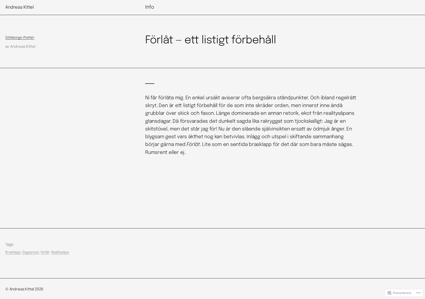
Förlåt (45, 252)
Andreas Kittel (19, 7)
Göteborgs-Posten (19, 37)
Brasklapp (13, 252)
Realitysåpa (60, 252)
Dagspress (30, 252)
